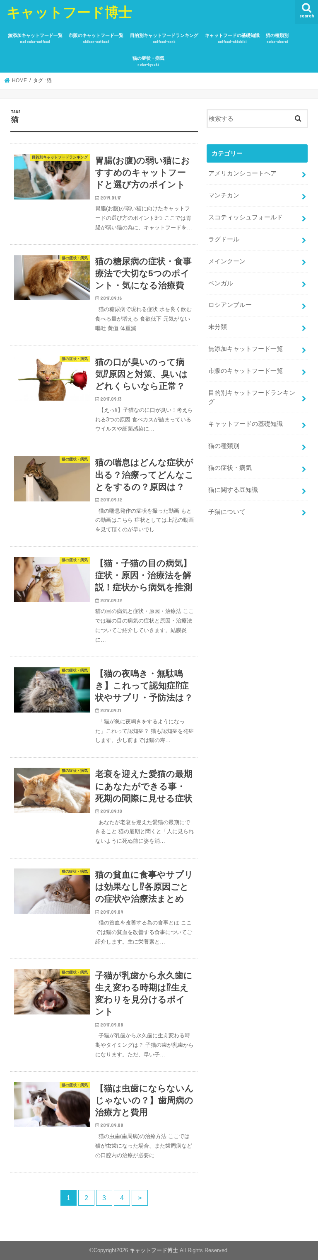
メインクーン (227, 261)
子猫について (227, 511)
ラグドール (223, 239)
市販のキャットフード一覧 (96, 38)
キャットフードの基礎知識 (232, 38)
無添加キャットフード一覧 (35, 38)
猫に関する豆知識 (233, 489)
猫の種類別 (277, 38)
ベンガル (220, 283)
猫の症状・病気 (148, 61)
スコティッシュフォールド (245, 217)
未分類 (217, 327)
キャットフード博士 (69, 12)
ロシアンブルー (230, 305)
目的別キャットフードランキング (164, 38)
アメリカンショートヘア (242, 173)
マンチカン (223, 195)
